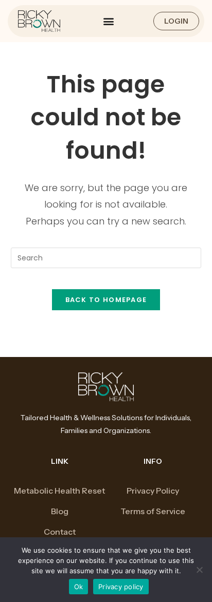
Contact (60, 531)
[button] (108, 20)
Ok (78, 586)
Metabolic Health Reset (59, 490)
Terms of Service (152, 511)
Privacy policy (121, 586)
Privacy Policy (153, 490)
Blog (59, 511)
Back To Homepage (106, 300)
